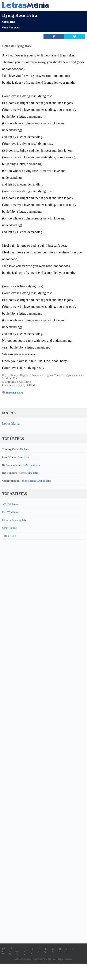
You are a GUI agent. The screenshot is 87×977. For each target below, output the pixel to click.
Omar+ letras (9, 527)
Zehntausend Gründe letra (36, 480)
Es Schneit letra (32, 465)
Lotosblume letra (28, 472)
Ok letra (24, 449)
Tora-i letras (9, 535)
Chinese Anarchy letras (15, 520)
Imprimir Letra (14, 392)
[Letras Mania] (37, 5)
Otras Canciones (11, 27)
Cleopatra (8, 21)
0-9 (3, 949)
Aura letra (23, 457)
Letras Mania (11, 423)
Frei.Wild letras (10, 512)
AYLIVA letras (10, 504)
